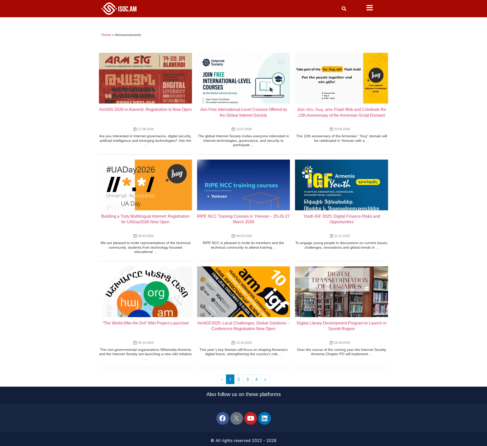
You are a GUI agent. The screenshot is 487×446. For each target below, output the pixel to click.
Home (106, 35)
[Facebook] (222, 418)
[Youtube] (250, 418)
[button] (344, 9)
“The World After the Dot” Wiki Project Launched (145, 323)
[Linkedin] (264, 418)
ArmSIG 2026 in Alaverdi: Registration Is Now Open (145, 109)
